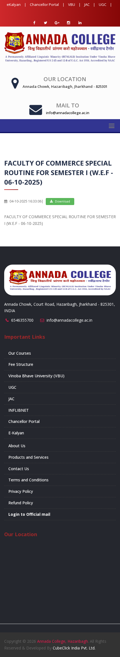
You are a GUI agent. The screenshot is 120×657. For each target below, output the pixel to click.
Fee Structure (20, 364)
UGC (102, 4)
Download (62, 201)
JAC (87, 4)
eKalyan (14, 4)
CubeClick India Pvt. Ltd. (74, 648)
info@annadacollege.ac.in (69, 320)
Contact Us (18, 468)
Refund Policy (20, 502)
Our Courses (19, 353)
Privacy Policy (20, 491)
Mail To (67, 105)
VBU (71, 4)
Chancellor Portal (44, 4)
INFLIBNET (18, 410)
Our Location (65, 79)
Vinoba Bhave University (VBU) (36, 375)
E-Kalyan (16, 432)
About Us (16, 445)
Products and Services (28, 457)
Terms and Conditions (28, 479)
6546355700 (22, 320)
